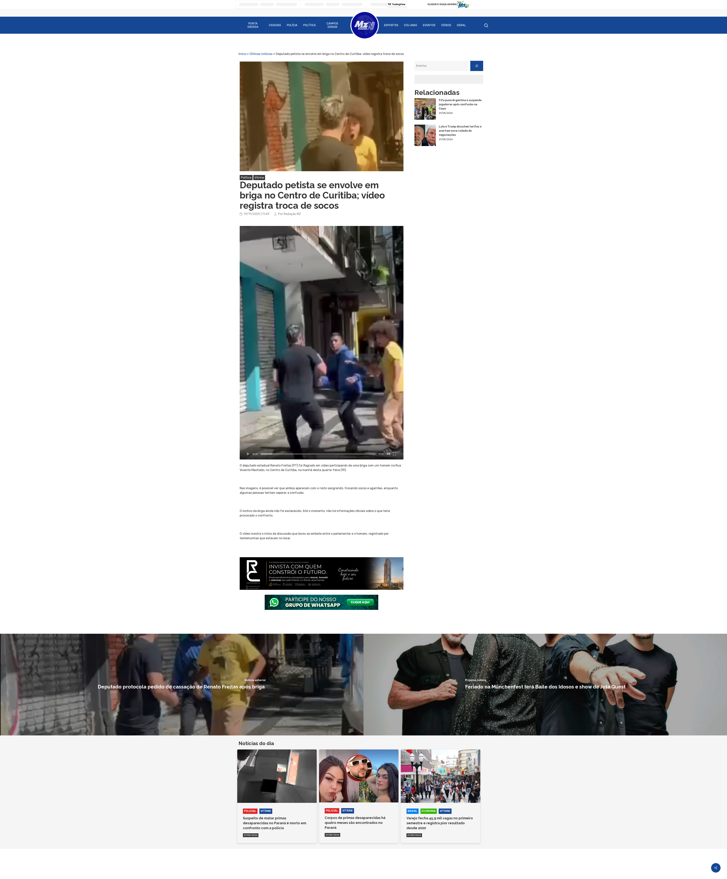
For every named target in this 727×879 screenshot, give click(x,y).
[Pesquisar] (476, 66)
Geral (461, 25)
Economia (429, 811)
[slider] (318, 454)
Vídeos (446, 25)
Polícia (292, 25)
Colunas (410, 25)
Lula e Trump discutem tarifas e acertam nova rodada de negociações (460, 131)
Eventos (429, 25)
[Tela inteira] (394, 454)
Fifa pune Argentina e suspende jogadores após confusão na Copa (460, 104)
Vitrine (259, 177)
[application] (321, 342)
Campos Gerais (332, 25)
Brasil (412, 811)
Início (242, 54)
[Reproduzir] (248, 454)
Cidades (275, 25)
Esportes (391, 25)
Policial (250, 811)
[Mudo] (388, 454)
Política (309, 25)
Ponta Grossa (252, 25)
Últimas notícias (261, 54)
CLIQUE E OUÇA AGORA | (442, 4)
